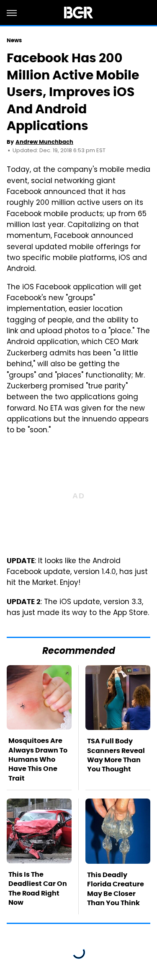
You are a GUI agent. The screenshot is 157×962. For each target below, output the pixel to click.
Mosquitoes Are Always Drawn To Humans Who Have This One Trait (37, 759)
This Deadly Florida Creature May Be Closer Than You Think (115, 888)
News (14, 40)
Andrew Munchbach (44, 141)
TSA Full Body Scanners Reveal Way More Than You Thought (116, 755)
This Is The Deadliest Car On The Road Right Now (37, 888)
